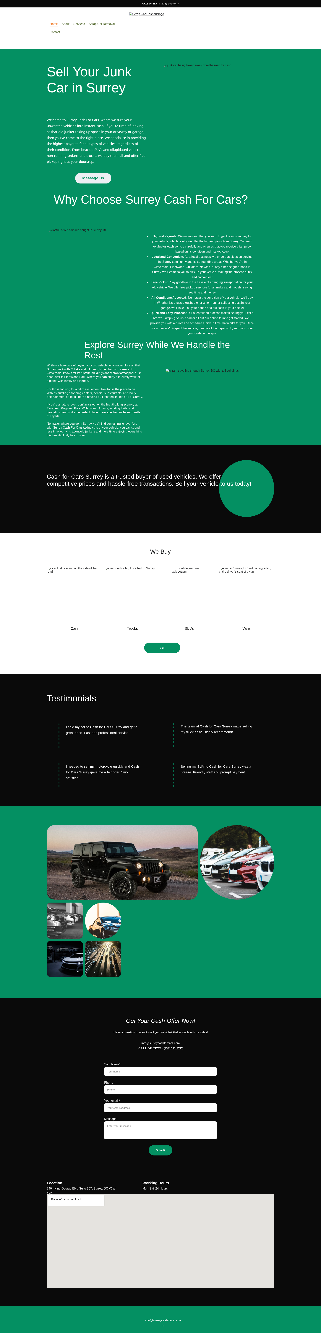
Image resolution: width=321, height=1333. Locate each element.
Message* (111, 1118)
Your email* (112, 1100)
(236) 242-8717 (170, 3)
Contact (55, 32)
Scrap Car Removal (102, 23)
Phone (108, 1082)
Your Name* (112, 1064)
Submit (160, 1150)
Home (54, 23)
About (65, 23)
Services (79, 23)
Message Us (93, 178)
